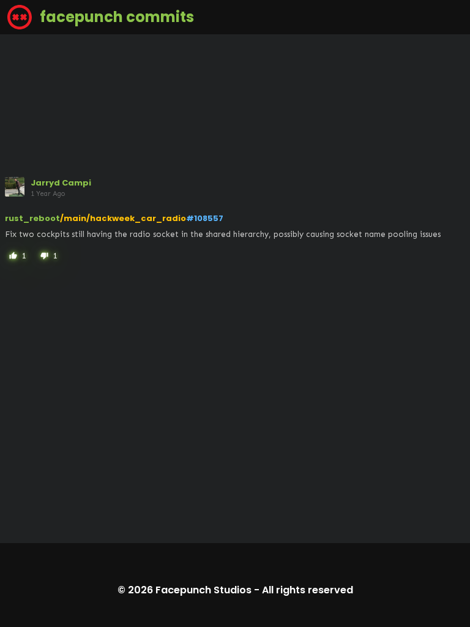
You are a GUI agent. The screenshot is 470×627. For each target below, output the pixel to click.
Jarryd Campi (61, 183)
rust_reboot (32, 218)
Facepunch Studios (203, 590)
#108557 (204, 218)
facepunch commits (115, 17)
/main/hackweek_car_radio (123, 218)
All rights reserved (307, 590)
